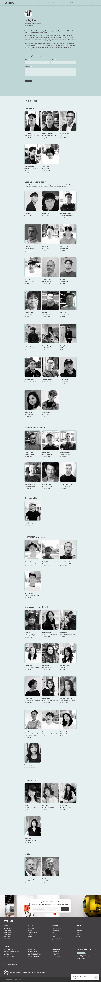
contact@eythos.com (11, 964)
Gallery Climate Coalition (34, 972)
